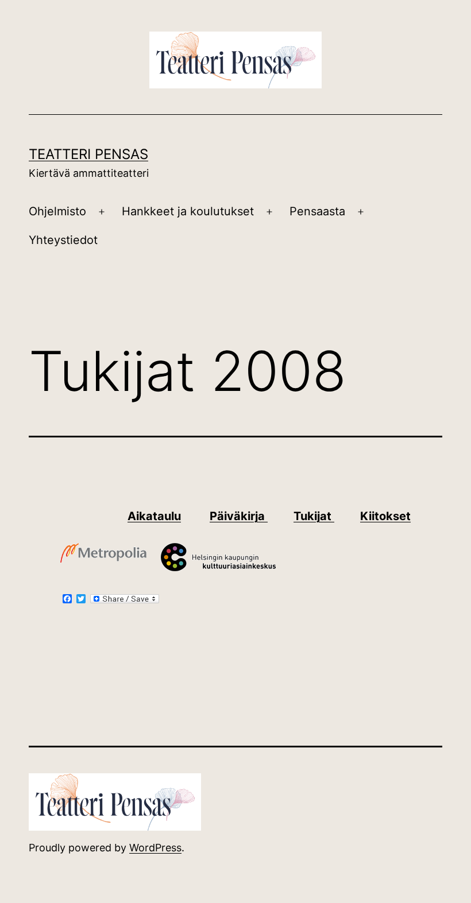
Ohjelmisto (57, 211)
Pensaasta (317, 211)
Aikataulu (154, 516)
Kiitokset (385, 516)
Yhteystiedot (63, 240)
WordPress (155, 848)
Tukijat (314, 516)
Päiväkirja (239, 516)
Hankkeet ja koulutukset (188, 211)
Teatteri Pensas (88, 154)
